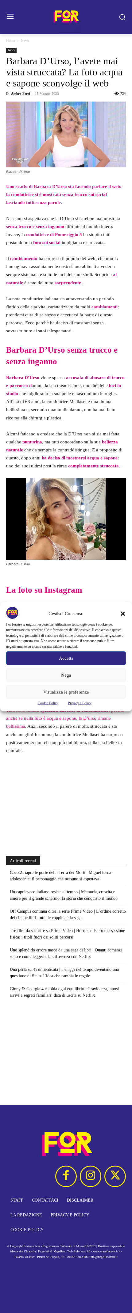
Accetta (66, 658)
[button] (123, 613)
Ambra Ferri (20, 93)
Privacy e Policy (79, 703)
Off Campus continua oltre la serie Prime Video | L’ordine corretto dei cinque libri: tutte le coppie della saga (68, 914)
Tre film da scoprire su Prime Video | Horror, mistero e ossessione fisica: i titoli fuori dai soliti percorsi (67, 933)
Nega (66, 675)
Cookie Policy (48, 703)
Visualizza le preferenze (66, 692)
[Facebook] (66, 1176)
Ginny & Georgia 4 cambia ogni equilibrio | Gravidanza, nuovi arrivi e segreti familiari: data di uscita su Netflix (64, 992)
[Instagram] (90, 1176)
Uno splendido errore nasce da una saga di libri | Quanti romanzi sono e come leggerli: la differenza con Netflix (66, 953)
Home (10, 40)
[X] (115, 1176)
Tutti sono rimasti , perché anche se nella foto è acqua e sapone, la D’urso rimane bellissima (65, 718)
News (25, 40)
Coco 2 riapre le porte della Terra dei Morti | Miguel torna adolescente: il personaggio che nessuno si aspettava (60, 875)
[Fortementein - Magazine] (66, 17)
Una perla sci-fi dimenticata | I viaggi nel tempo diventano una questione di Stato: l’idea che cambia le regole (64, 972)
